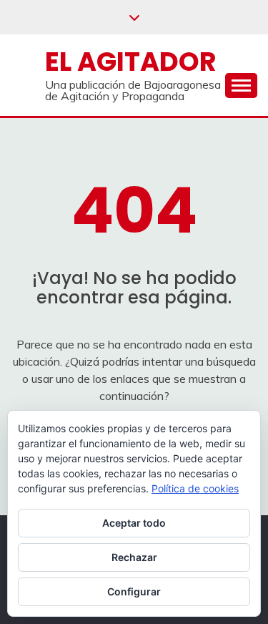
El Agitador (131, 61)
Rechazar (134, 557)
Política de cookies (195, 488)
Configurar (134, 591)
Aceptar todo (134, 523)
